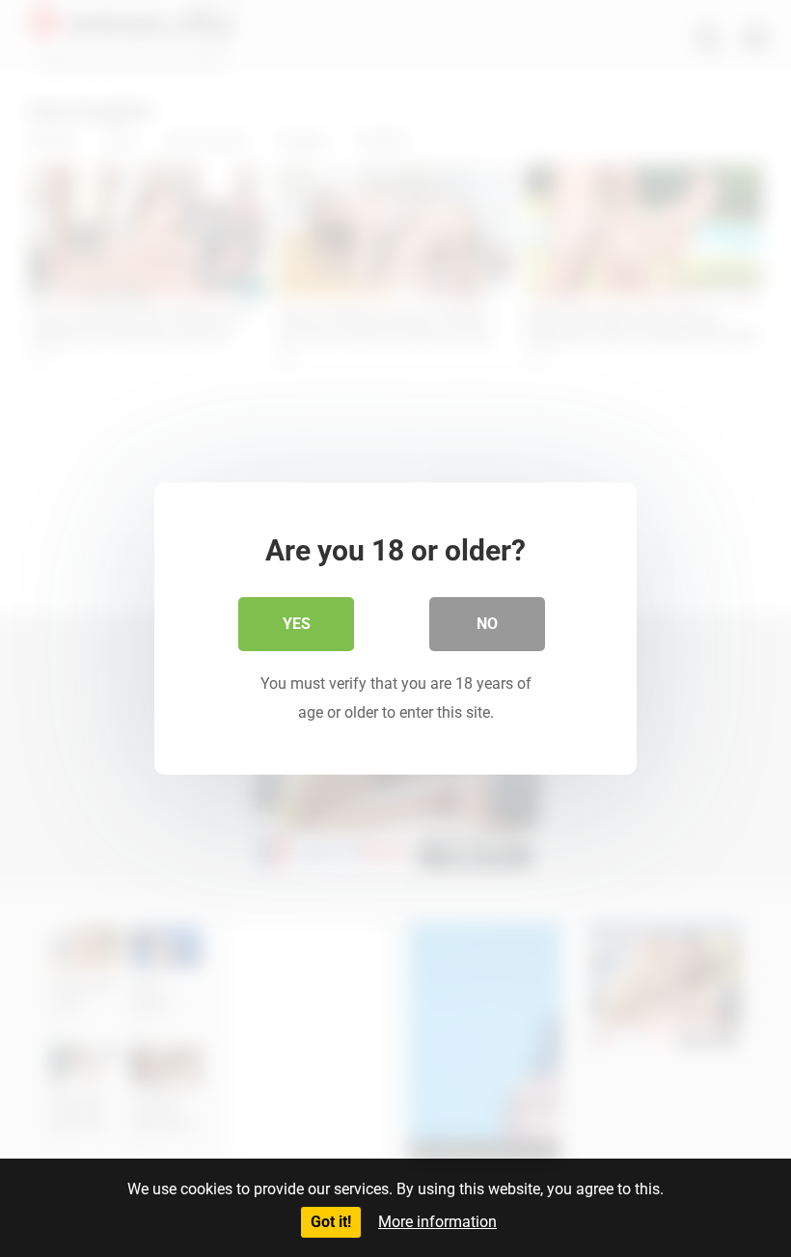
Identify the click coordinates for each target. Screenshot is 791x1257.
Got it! (331, 1222)
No (487, 624)
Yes (297, 624)
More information (437, 1222)
